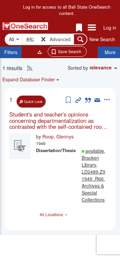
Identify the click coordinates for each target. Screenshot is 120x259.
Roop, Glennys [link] (58, 136)
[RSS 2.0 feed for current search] (28, 68)
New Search (102, 39)
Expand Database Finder (28, 79)
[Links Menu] (92, 28)
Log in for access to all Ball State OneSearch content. (66, 10)
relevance (101, 67)
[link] (60, 120)
